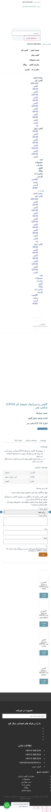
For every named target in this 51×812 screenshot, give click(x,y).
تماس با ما (39, 174)
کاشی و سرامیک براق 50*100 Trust (43, 585)
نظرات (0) (18, 440)
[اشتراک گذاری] (44, 808)
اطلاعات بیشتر (43, 595)
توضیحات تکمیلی (31, 440)
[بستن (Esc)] (49, 808)
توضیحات (43, 440)
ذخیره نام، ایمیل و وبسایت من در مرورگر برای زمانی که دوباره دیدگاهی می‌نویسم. (26, 549)
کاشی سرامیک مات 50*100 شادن (43, 643)
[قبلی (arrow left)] (49, 811)
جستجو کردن (35, 30)
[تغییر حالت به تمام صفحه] (40, 808)
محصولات (26, 779)
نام (45, 529)
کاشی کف (39, 80)
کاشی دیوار (38, 128)
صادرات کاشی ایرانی (26, 776)
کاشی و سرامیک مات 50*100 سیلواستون (43, 614)
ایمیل (44, 538)
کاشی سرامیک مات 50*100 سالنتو (43, 671)
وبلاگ (40, 171)
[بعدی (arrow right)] (44, 811)
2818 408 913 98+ (27, 2)
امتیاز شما (43, 509)
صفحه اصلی (38, 78)
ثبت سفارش (26, 782)
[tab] (43, 440)
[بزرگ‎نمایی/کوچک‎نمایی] (35, 808)
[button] (40, 190)
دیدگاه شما (42, 515)
